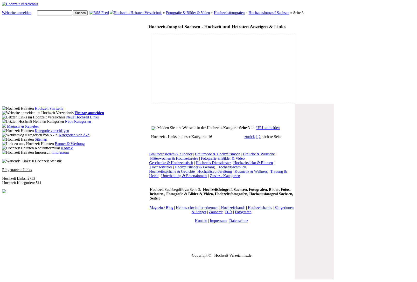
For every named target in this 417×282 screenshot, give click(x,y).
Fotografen (243, 212)
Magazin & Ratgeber (23, 126)
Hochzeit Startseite (49, 108)
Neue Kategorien (78, 121)
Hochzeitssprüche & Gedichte (172, 171)
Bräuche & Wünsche (259, 154)
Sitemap (41, 139)
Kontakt (67, 148)
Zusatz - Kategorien (225, 176)
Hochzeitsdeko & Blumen (253, 163)
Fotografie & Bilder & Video (188, 13)
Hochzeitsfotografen (229, 13)
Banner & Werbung (70, 144)
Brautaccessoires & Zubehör (170, 154)
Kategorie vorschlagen (52, 131)
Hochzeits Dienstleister (213, 163)
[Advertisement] (192, 68)
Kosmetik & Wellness (251, 171)
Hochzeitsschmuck (231, 167)
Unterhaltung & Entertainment (184, 176)
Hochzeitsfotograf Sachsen (269, 13)
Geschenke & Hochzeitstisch (171, 163)
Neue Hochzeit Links (82, 117)
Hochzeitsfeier (161, 167)
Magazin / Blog (161, 208)
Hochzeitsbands (233, 208)
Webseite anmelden (16, 13)
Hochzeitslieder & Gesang (195, 167)
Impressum (60, 152)
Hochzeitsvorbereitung (214, 171)
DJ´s (228, 212)
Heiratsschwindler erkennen (197, 208)
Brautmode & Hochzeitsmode (217, 154)
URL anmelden (268, 128)
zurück (249, 137)
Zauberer (215, 212)
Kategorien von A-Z (74, 135)
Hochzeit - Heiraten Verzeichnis (138, 13)
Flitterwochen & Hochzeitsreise (174, 158)
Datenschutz (238, 221)
